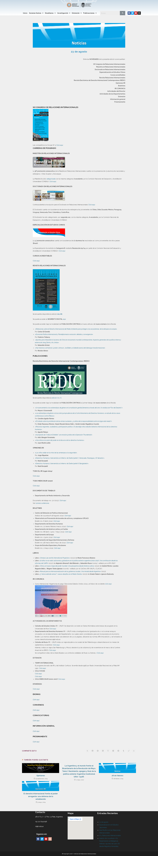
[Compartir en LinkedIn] (103, 751)
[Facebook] (129, 13)
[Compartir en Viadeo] (129, 751)
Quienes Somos (35, 13)
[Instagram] (139, 13)
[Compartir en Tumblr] (123, 751)
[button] (36, 13)
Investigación (62, 13)
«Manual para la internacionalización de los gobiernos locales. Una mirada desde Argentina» (70, 571)
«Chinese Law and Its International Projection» (54, 558)
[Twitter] (132, 13)
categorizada (50, 179)
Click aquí (59, 145)
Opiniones (40, 776)
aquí (64, 319)
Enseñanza (49, 13)
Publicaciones (88, 13)
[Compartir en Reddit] (118, 751)
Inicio (25, 13)
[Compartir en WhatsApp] (134, 751)
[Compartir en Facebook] (92, 751)
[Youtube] (135, 13)
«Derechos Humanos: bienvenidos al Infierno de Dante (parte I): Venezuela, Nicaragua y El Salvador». (70, 458)
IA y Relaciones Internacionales (110, 835)
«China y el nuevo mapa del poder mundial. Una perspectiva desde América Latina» (67, 566)
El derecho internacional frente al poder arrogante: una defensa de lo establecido (41, 796)
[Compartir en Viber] (108, 751)
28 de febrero (117, 776)
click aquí (108, 584)
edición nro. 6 (56, 398)
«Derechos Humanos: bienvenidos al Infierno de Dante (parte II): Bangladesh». (62, 463)
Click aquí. (56, 645)
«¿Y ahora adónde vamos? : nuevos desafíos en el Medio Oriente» (61, 574)
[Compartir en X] (87, 751)
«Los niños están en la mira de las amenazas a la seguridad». (56, 453)
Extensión (76, 13)
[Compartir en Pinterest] (98, 751)
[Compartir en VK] (113, 751)
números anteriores (42, 503)
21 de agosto (103, 822)
